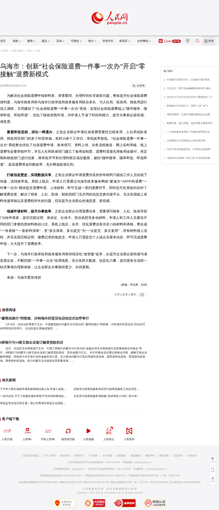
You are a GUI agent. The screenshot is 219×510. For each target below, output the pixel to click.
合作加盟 (107, 455)
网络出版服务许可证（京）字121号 (129, 482)
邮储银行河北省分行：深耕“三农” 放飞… (188, 105)
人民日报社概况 (30, 455)
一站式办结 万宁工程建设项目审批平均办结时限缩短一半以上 (37, 396)
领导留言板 (68, 439)
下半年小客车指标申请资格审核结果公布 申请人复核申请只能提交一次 (43, 389)
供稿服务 (121, 455)
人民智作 (129, 439)
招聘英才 (79, 455)
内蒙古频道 (17, 51)
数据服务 (135, 455)
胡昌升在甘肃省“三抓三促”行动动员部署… (189, 158)
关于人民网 (49, 455)
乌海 (38, 51)
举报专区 (107, 40)
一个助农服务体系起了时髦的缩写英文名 (188, 132)
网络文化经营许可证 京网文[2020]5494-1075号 (84, 482)
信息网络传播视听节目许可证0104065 (38, 482)
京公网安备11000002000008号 (185, 482)
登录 (211, 40)
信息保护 (178, 455)
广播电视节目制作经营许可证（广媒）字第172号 (153, 475)
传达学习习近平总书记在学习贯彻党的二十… (191, 97)
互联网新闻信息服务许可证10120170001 (61, 475)
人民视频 (88, 439)
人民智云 (108, 439)
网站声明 (150, 455)
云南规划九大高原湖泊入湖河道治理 (186, 140)
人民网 (4, 51)
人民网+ (27, 439)
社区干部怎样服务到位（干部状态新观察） (189, 149)
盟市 (29, 51)
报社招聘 (64, 455)
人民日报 (7, 439)
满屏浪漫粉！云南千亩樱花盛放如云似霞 (188, 114)
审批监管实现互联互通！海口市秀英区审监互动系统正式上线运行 (39, 403)
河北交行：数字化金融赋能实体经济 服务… (190, 88)
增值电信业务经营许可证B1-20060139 (105, 475)
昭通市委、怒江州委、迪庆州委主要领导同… (191, 123)
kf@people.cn (78, 469)
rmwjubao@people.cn (156, 469)
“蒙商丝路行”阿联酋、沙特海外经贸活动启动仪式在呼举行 (44, 318)
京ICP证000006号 (159, 482)
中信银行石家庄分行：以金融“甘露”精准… (189, 79)
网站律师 (164, 455)
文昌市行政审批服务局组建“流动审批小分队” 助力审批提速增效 (112, 396)
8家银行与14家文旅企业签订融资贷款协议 (31, 342)
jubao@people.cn (143, 462)
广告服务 (93, 455)
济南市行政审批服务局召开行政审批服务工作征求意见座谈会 (110, 389)
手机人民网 (48, 439)
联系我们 (192, 455)
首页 (3, 40)
